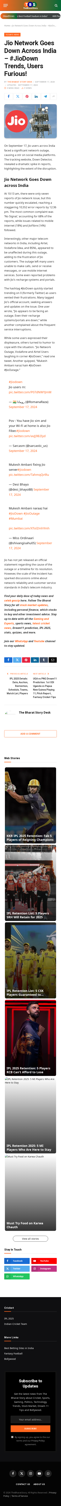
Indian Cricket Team (15, 1324)
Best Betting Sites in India (19, 1348)
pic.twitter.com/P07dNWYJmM (30, 392)
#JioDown (16, 513)
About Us (39, 1484)
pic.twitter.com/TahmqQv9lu (29, 475)
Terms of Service (20, 1495)
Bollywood (10, 1358)
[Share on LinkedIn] (36, 96)
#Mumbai (16, 518)
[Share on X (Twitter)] (17, 96)
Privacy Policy (38, 1440)
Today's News (12, 34)
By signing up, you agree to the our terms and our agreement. (32, 1441)
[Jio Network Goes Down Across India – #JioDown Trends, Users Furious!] (30, 121)
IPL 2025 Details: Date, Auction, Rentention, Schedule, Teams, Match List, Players (17, 686)
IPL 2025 (9, 1318)
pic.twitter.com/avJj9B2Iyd (27, 436)
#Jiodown (15, 382)
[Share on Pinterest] (27, 96)
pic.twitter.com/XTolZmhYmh (29, 528)
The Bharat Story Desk (19, 82)
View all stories (30, 1238)
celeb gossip (12, 600)
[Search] (56, 5)
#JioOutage (32, 513)
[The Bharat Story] (30, 5)
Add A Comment (30, 733)
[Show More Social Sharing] (53, 96)
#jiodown (24, 470)
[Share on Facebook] (8, 96)
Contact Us (23, 1484)
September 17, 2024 (23, 407)
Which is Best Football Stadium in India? (23, 16)
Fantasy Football (13, 1353)
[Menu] (5, 5)
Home (7, 25)
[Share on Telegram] (45, 96)
